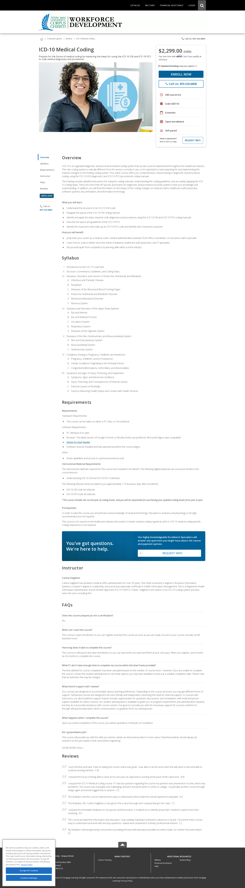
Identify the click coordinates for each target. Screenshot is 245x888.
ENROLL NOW (181, 74)
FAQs (42, 182)
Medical (69, 38)
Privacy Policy (127, 880)
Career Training (104, 860)
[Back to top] (122, 856)
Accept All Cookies (29, 870)
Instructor (45, 176)
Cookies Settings (29, 878)
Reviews (44, 188)
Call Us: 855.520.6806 (193, 38)
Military (158, 860)
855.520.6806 (46, 209)
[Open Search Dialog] (202, 5)
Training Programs (54, 38)
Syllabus (44, 163)
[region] (28, 862)
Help (157, 866)
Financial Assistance (163, 863)
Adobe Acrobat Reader (78, 442)
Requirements (47, 169)
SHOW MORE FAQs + (73, 747)
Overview (44, 157)
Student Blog (184, 860)
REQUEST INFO (193, 140)
